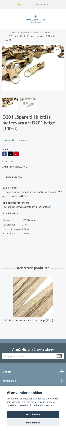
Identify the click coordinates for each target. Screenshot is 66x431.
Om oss (7, 371)
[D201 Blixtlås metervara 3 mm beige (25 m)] (33, 297)
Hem (14, 32)
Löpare (48, 32)
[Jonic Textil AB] (36, 19)
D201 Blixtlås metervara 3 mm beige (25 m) (27, 320)
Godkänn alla (33, 414)
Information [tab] (15, 177)
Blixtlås (37, 32)
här (49, 206)
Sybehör (25, 32)
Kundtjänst (9, 380)
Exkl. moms (40, 4)
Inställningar (33, 422)
